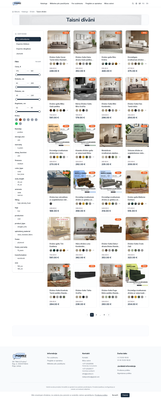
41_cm (20, 184)
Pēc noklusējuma (22, 39)
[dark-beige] (28, 119)
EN (147, 3)
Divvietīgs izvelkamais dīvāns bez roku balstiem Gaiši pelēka (59, 153)
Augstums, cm (20, 103)
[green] (16, 123)
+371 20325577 (87, 369)
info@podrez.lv (87, 374)
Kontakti (85, 357)
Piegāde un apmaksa (94, 3)
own (19, 219)
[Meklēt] (133, 3)
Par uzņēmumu (77, 3)
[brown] (20, 119)
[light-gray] (20, 123)
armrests (18, 189)
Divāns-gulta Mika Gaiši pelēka (57, 105)
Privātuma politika (123, 370)
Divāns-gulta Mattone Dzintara (136, 198)
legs (16, 208)
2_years (20, 148)
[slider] (16, 75)
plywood (21, 242)
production (19, 215)
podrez (20, 132)
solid (19, 171)
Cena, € (18, 67)
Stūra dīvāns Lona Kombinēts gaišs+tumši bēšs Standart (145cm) (83, 248)
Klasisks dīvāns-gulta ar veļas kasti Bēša (84, 151)
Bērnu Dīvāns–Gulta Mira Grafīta (84, 105)
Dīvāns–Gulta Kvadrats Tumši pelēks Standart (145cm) (59, 293)
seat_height (19, 179)
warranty (18, 145)
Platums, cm (19, 91)
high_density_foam (24, 203)
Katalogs (44, 3)
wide (19, 192)
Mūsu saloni (109, 3)
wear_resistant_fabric (25, 234)
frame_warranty (21, 247)
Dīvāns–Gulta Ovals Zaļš (135, 245)
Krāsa (17, 116)
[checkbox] (16, 132)
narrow (20, 195)
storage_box (20, 137)
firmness (18, 160)
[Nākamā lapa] (109, 315)
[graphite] (36, 119)
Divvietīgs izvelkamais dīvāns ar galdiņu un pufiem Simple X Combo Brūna (85, 201)
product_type (20, 223)
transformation (21, 255)
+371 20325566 (87, 364)
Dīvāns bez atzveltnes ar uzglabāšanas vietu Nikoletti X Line (59, 199)
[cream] (24, 119)
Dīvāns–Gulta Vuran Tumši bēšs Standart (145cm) (58, 60)
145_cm (20, 269)
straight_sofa (22, 227)
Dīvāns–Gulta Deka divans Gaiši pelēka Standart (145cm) (84, 60)
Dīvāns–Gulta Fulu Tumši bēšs (135, 105)
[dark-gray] (32, 119)
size (16, 263)
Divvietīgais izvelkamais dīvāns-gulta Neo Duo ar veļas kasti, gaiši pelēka (137, 61)
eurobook (21, 258)
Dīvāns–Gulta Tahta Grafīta (83, 291)
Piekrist (125, 395)
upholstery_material (22, 231)
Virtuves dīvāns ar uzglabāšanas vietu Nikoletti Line (136, 153)
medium (20, 163)
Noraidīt (38, 61)
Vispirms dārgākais (23, 49)
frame (17, 239)
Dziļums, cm (19, 79)
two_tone (21, 174)
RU (143, 3)
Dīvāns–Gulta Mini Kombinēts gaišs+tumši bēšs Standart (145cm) (109, 108)
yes (19, 140)
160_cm (20, 266)
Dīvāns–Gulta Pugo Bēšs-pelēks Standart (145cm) (110, 293)
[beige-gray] (16, 119)
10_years (21, 250)
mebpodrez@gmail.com (90, 377)
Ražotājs (18, 129)
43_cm (20, 182)
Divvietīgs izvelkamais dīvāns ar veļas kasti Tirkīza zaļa (137, 293)
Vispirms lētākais (22, 44)
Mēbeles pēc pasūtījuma (59, 3)
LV (140, 3)
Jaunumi (19, 54)
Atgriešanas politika (124, 373)
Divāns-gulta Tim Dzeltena (56, 245)
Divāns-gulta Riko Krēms (109, 58)
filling (17, 200)
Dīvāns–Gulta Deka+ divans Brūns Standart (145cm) (110, 246)
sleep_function (21, 152)
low (19, 211)
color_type (19, 168)
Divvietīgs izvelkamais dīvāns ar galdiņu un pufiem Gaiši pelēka (111, 199)
